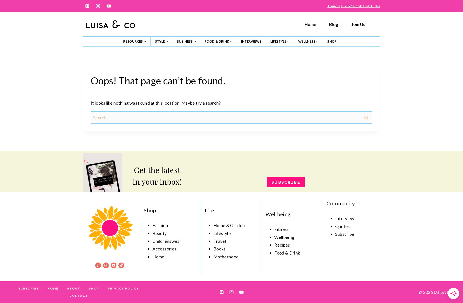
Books (219, 248)
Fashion (160, 225)
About (73, 288)
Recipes (282, 245)
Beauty (159, 233)
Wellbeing (284, 237)
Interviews (251, 41)
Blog (333, 24)
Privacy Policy (123, 288)
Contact (78, 295)
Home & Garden (229, 225)
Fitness (281, 229)
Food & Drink (287, 253)
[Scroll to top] (451, 284)
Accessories (164, 248)
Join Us (358, 24)
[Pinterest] (87, 6)
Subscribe (28, 288)
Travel (219, 241)
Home (310, 24)
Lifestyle (222, 233)
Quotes (342, 226)
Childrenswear (166, 241)
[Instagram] (98, 6)
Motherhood (226, 256)
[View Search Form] (377, 24)
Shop (94, 288)
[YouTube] (108, 6)
